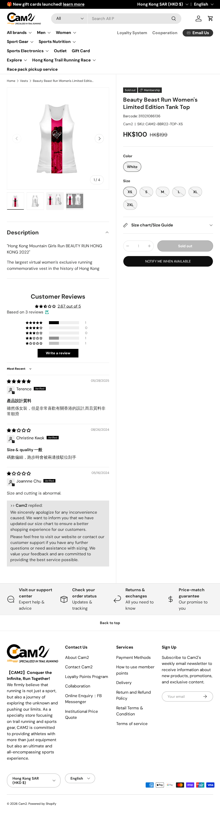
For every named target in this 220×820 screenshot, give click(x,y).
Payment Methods (133, 657)
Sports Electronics (25, 50)
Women (63, 32)
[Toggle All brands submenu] (30, 32)
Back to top (110, 622)
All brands (17, 32)
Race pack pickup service (32, 69)
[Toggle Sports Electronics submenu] (47, 50)
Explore (14, 60)
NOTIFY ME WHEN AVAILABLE (168, 261)
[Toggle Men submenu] (49, 32)
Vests (24, 81)
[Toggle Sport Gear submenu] (31, 41)
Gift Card (81, 50)
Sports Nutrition (55, 41)
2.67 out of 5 (69, 306)
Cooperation (164, 32)
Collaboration (77, 686)
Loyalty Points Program (86, 676)
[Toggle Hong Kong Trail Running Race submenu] (94, 60)
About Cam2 (77, 657)
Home (11, 81)
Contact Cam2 (79, 667)
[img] (19, 381)
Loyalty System (132, 32)
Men (41, 32)
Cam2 (128, 124)
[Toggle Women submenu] (74, 32)
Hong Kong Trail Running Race (61, 60)
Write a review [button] (58, 353)
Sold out (185, 246)
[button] (34, 322)
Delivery (124, 682)
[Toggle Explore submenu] (25, 60)
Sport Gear (17, 41)
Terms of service (132, 723)
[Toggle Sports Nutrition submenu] (74, 41)
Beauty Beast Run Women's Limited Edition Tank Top (63, 81)
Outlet (60, 50)
